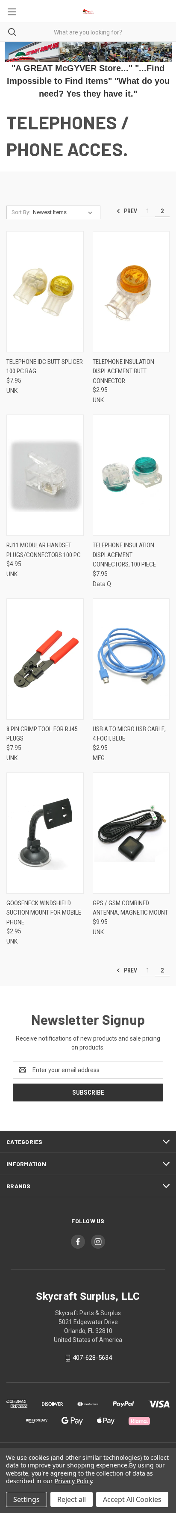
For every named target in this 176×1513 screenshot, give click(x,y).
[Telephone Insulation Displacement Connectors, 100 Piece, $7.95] (131, 475)
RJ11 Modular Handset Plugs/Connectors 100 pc (43, 550)
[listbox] (64, 212)
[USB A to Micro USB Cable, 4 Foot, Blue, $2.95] (131, 659)
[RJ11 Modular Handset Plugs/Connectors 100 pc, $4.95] (45, 475)
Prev (130, 211)
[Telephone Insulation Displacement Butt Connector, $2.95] (131, 292)
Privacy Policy (73, 1481)
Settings (26, 1499)
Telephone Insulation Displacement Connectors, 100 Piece (124, 554)
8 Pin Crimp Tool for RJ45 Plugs (41, 734)
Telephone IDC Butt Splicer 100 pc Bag (44, 366)
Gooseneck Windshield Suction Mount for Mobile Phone (43, 912)
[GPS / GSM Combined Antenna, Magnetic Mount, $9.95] (131, 833)
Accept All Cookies (132, 1499)
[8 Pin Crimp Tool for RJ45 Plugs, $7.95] (45, 659)
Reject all (71, 1499)
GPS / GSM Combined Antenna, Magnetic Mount (130, 908)
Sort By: (21, 212)
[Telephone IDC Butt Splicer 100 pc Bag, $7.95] (45, 292)
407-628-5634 (92, 1357)
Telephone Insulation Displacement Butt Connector (123, 371)
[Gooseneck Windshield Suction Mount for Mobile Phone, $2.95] (45, 833)
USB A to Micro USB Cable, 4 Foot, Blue (129, 734)
